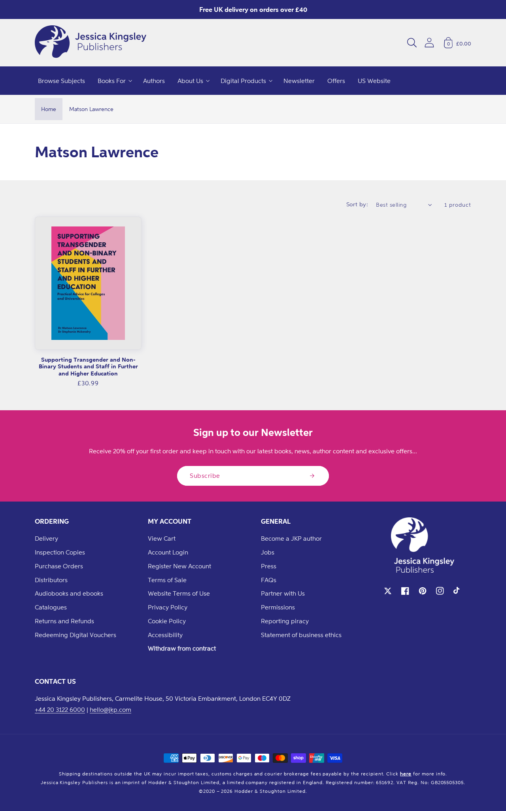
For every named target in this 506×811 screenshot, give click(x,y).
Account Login (168, 552)
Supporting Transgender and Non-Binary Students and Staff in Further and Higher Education (88, 366)
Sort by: (357, 204)
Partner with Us (283, 593)
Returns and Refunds (64, 620)
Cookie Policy (167, 620)
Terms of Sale (167, 579)
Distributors (51, 579)
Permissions (278, 607)
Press (268, 566)
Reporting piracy (285, 620)
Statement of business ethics (301, 634)
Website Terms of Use (179, 593)
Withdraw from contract (182, 648)
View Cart (162, 538)
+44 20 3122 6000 (60, 709)
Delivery (46, 538)
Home (48, 109)
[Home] (90, 42)
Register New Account (179, 566)
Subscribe (205, 475)
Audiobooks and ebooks (69, 593)
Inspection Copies (60, 552)
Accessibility (165, 634)
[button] (412, 42)
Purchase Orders (59, 566)
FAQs (268, 579)
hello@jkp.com (110, 709)
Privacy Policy (167, 607)
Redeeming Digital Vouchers (75, 634)
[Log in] (429, 42)
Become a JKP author (291, 538)
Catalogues (51, 607)
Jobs (267, 552)
